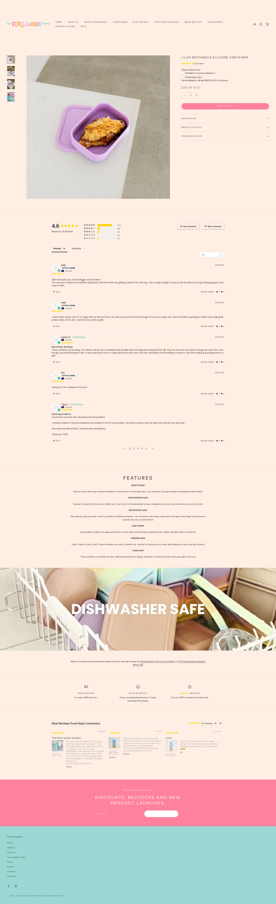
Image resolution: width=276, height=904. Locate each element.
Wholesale (12, 876)
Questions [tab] (76, 248)
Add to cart (225, 106)
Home (59, 22)
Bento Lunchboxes (96, 22)
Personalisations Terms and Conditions (157, 661)
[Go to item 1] (11, 59)
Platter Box (140, 22)
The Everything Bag (166, 22)
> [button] (152, 448)
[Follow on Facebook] (8, 886)
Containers (120, 22)
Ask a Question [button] (189, 226)
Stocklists (11, 871)
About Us (11, 852)
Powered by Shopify (54, 896)
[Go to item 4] (11, 97)
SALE (83, 26)
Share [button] (57, 292)
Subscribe (161, 813)
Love (169, 738)
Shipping (11, 847)
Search (10, 862)
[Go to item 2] (11, 71)
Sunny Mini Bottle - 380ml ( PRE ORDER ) (114, 752)
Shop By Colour (65, 26)
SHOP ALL (73, 22)
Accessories (215, 22)
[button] (218, 292)
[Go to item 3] (11, 84)
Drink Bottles (193, 22)
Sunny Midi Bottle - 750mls (171, 754)
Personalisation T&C (16, 857)
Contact (10, 866)
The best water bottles (66, 738)
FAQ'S (10, 843)
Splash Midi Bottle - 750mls (57, 754)
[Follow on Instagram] (15, 886)
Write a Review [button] (214, 226)
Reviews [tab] (57, 248)
